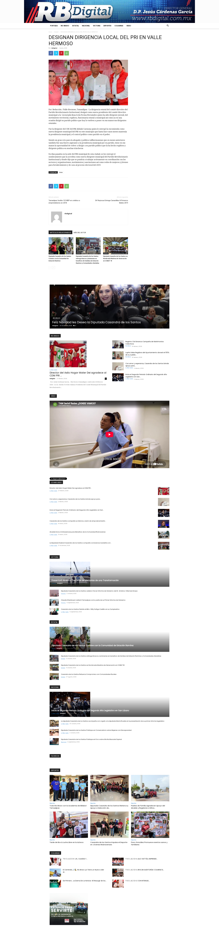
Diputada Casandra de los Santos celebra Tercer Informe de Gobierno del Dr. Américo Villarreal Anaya (99, 591)
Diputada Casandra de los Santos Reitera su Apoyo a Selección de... (109, 806)
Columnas (119, 26)
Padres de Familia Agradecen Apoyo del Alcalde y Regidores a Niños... (148, 806)
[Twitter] (56, 53)
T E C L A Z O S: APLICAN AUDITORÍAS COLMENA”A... (144, 870)
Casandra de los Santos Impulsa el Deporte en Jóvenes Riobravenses (108, 843)
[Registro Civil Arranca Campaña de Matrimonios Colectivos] (118, 344)
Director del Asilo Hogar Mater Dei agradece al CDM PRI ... (78, 374)
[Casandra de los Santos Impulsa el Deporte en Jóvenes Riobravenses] (109, 825)
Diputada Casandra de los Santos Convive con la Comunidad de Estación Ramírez (60, 258)
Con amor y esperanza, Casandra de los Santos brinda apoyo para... (75, 499)
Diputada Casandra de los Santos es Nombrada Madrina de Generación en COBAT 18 (115, 258)
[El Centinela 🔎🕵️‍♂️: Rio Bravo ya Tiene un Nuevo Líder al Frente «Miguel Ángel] (55, 873)
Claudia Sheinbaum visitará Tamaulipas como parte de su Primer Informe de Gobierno (93, 600)
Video (128, 26)
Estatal (75, 26)
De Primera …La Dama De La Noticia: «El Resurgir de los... (84, 881)
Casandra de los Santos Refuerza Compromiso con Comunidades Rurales (88, 674)
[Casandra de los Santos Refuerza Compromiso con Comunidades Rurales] (54, 676)
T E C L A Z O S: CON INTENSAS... (137, 881)
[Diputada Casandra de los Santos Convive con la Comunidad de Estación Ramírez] (61, 245)
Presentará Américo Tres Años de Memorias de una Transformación (85, 580)
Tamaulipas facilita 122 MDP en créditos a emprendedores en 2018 (64, 201)
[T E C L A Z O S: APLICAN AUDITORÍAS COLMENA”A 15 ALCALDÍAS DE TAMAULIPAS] (118, 873)
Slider (61, 172)
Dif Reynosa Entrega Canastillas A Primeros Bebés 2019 (111, 201)
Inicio (50, 32)
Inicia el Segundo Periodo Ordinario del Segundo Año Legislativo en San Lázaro (90, 710)
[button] (167, 26)
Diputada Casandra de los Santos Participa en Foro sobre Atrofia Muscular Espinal (91, 739)
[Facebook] (51, 53)
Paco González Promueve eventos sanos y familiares (149, 843)
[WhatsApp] (66, 53)
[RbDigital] (109, 11)
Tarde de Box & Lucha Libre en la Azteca (66, 842)
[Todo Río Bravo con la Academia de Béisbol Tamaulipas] (69, 788)
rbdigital (54, 48)
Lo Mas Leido (60, 314)
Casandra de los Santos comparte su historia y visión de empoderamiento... (78, 521)
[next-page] (53, 267)
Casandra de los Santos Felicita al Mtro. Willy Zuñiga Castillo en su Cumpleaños (90, 609)
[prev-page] (50, 267)
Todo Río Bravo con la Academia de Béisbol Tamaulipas (68, 806)
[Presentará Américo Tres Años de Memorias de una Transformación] (109, 574)
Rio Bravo (65, 26)
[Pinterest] (61, 53)
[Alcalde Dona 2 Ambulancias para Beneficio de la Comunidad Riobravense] (163, 535)
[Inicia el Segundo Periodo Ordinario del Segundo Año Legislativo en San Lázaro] (118, 377)
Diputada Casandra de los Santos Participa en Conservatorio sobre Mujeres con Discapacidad (96, 730)
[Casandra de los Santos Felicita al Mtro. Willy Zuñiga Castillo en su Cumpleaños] (54, 611)
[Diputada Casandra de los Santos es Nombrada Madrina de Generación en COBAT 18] (115, 245)
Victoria (96, 26)
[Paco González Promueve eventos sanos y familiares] (150, 825)
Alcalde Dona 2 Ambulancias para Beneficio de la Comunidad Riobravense (78, 532)
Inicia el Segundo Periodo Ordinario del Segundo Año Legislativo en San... (77, 510)
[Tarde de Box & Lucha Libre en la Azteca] (69, 825)
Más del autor (80, 232)
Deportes (107, 26)
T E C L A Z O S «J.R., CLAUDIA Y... (75, 859)
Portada (54, 26)
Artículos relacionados (60, 232)
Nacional (86, 26)
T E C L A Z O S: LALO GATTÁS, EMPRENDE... (141, 859)
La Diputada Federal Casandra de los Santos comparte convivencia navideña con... (81, 543)
